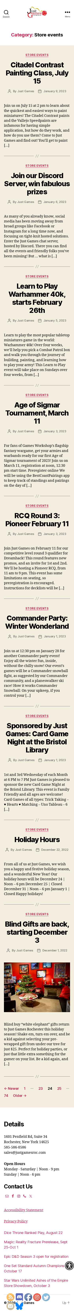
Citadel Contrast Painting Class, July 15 (37, 72)
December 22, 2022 (54, 850)
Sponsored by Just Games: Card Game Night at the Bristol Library (37, 737)
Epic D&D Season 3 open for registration (36, 1256)
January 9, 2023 (54, 91)
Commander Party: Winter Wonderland (37, 622)
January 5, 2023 (54, 320)
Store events (37, 55)
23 (40, 1088)
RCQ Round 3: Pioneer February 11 (37, 519)
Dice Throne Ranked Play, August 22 (33, 1233)
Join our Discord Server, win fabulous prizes (37, 183)
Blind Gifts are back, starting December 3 (37, 932)
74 (6, 1095)
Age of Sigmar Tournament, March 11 (37, 413)
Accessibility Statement (23, 1210)
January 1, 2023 (55, 636)
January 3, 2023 (54, 431)
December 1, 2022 (54, 950)
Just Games (25, 91)
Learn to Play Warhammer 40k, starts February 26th (37, 298)
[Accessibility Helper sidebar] (69, 1265)
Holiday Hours (37, 839)
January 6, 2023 (54, 202)
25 (59, 1088)
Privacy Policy (16, 1221)
